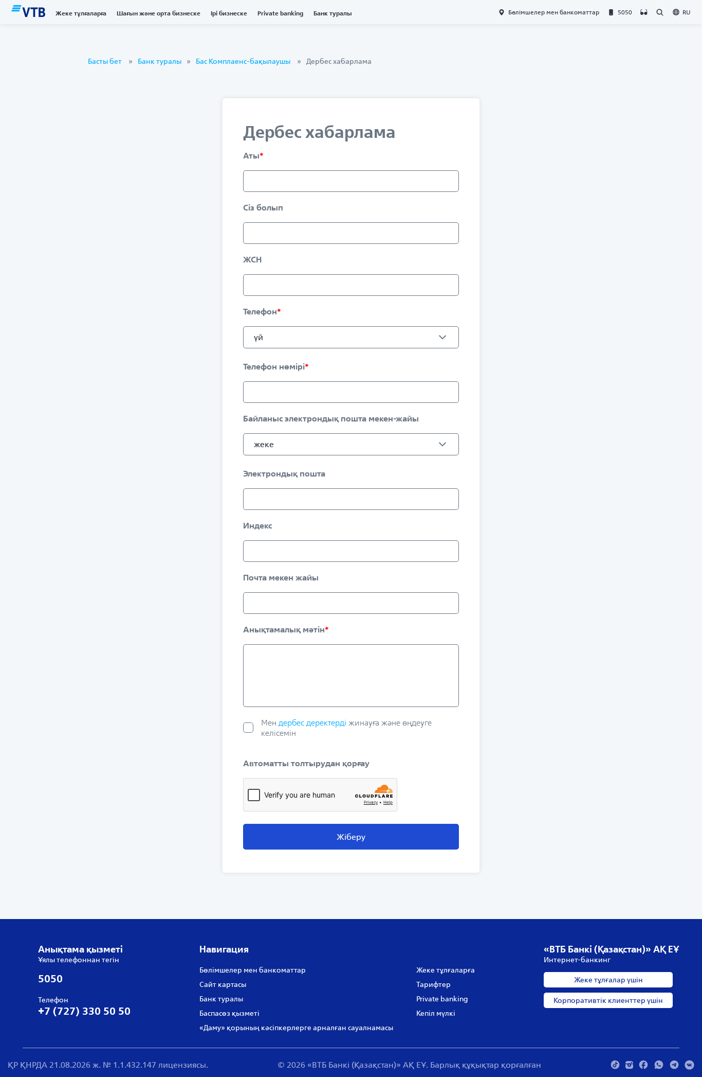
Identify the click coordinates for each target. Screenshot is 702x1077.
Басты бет (105, 61)
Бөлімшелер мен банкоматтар (252, 970)
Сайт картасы (222, 984)
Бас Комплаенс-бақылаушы (243, 61)
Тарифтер (433, 984)
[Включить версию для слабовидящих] (644, 12)
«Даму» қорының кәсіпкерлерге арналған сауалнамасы (296, 1027)
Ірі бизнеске (229, 13)
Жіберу (351, 837)
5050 (50, 978)
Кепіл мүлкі (435, 1013)
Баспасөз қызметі (229, 1013)
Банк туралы (332, 13)
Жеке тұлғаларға (81, 13)
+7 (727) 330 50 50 (84, 1010)
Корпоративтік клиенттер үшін (608, 1000)
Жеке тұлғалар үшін (608, 979)
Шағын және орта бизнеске (158, 13)
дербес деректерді (263, 743)
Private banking (280, 13)
